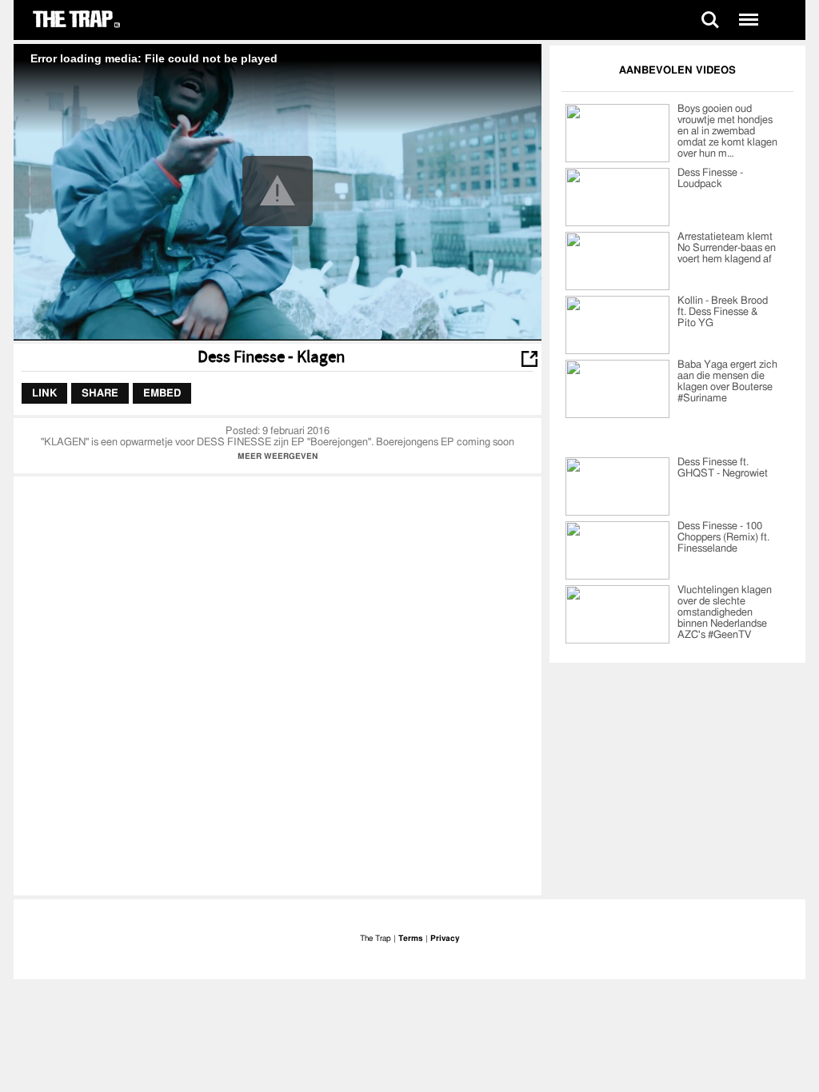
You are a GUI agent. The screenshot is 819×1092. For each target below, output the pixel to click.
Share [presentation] (100, 393)
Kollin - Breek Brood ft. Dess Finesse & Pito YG (722, 312)
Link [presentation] (44, 393)
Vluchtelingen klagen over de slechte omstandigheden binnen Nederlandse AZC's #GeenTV (724, 612)
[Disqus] (277, 684)
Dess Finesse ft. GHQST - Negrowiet (722, 468)
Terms (410, 939)
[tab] (44, 393)
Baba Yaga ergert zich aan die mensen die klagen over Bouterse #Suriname (727, 382)
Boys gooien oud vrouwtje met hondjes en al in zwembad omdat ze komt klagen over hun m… (727, 131)
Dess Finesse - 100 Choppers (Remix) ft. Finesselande (723, 537)
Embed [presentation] (162, 393)
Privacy (444, 939)
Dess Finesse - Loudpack (710, 178)
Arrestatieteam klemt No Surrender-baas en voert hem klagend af (726, 248)
